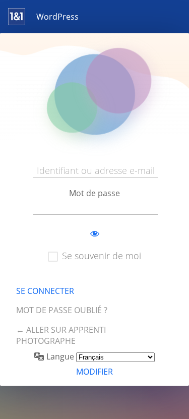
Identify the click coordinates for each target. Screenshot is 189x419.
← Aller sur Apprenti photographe (61, 335)
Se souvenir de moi (101, 256)
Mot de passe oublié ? (61, 310)
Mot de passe (94, 193)
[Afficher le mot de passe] (95, 234)
